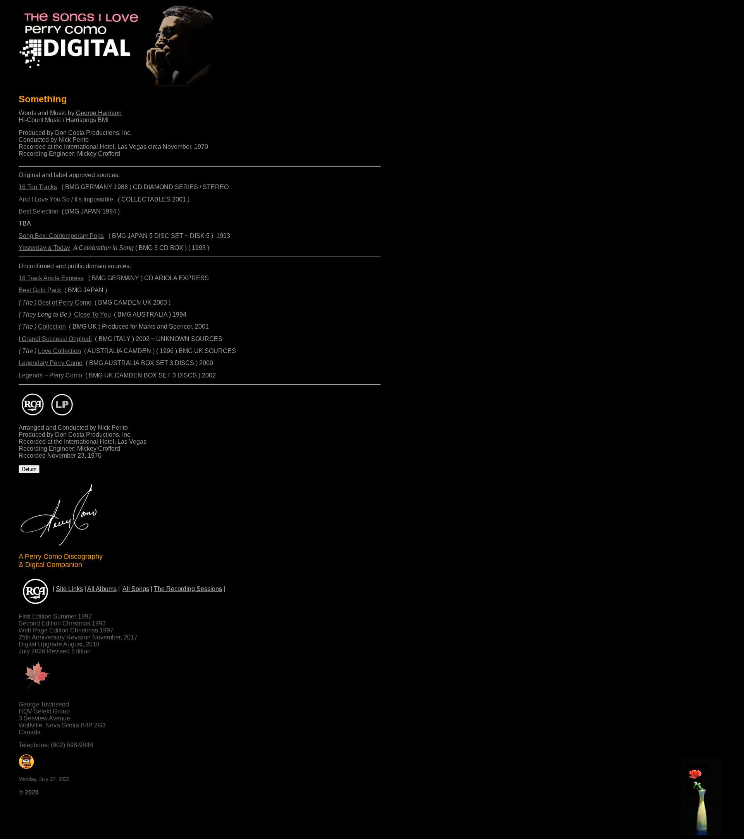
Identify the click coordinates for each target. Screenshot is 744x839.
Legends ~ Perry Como (50, 375)
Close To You (92, 314)
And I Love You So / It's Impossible (66, 199)
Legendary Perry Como (51, 363)
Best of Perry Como (64, 302)
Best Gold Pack (40, 290)
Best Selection (39, 211)
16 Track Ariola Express (51, 278)
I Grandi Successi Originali (55, 339)
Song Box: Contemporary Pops (61, 236)
